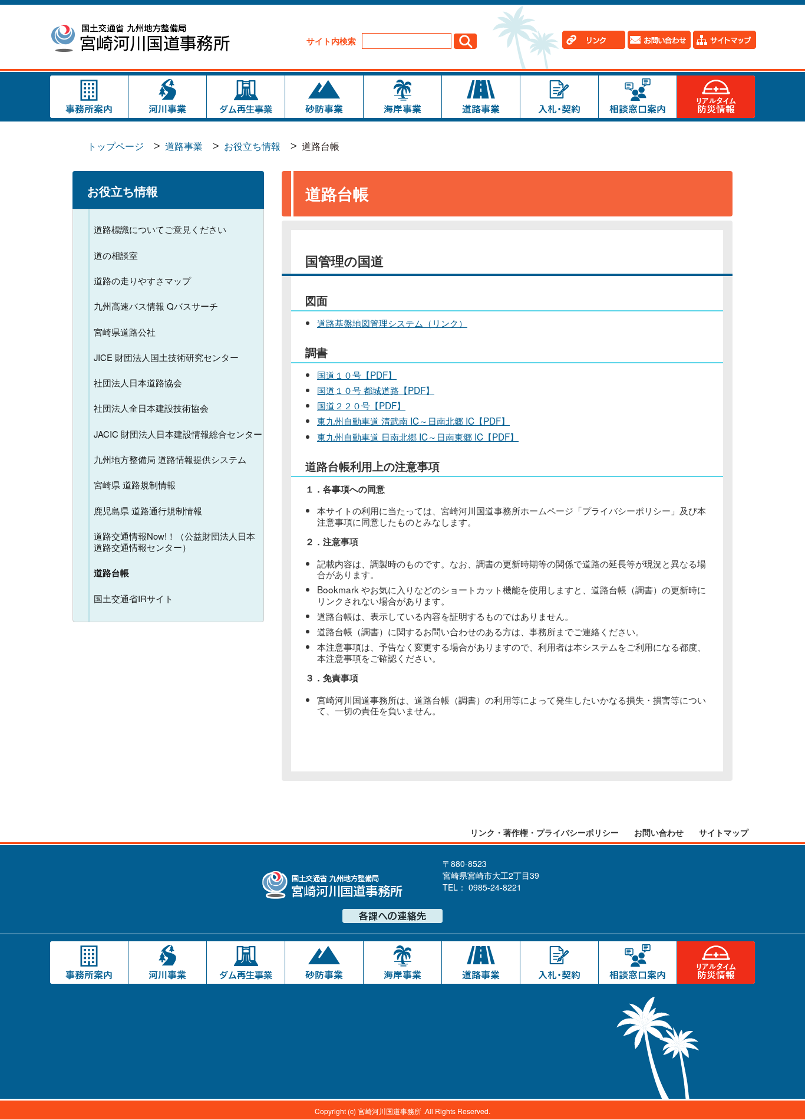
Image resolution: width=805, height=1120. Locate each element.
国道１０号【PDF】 (357, 374)
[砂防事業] (324, 96)
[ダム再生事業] (246, 96)
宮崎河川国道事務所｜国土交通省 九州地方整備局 (139, 39)
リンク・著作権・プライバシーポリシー (544, 832)
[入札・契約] (559, 96)
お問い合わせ (659, 832)
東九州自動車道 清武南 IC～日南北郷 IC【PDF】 (413, 420)
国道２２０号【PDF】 (361, 405)
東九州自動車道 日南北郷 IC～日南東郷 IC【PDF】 (418, 436)
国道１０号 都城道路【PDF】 (375, 389)
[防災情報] (716, 96)
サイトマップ (723, 832)
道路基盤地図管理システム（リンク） (392, 322)
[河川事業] (167, 96)
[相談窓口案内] (638, 96)
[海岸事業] (402, 96)
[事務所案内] (89, 96)
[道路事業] (481, 96)
